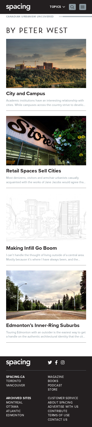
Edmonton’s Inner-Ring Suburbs (42, 325)
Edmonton (15, 415)
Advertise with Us (63, 407)
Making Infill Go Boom (31, 248)
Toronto (13, 381)
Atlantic (13, 411)
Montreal (14, 402)
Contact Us (57, 419)
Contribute (57, 411)
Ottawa (12, 407)
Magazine (56, 377)
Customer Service (63, 398)
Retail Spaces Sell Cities (33, 170)
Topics (56, 7)
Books (53, 381)
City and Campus (25, 93)
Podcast (55, 385)
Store (53, 389)
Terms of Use (59, 415)
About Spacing (60, 402)
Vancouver (15, 385)
